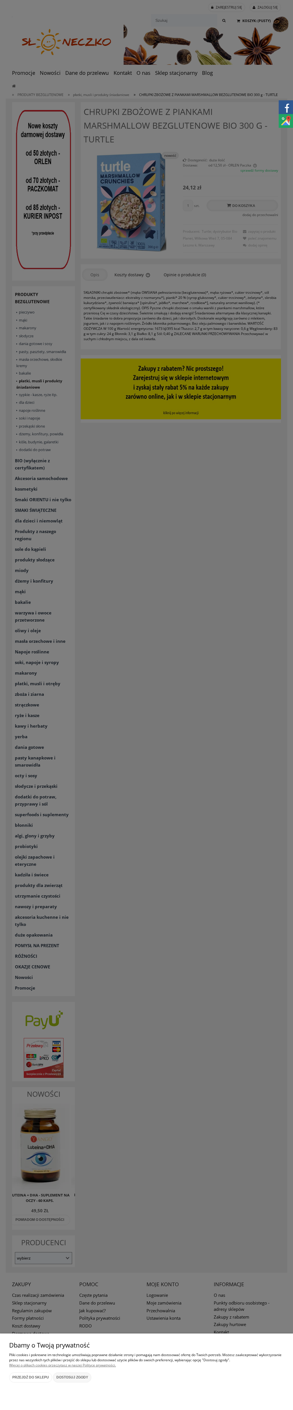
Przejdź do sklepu (30, 1377)
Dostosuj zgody (72, 1377)
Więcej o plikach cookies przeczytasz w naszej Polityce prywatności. (62, 1365)
